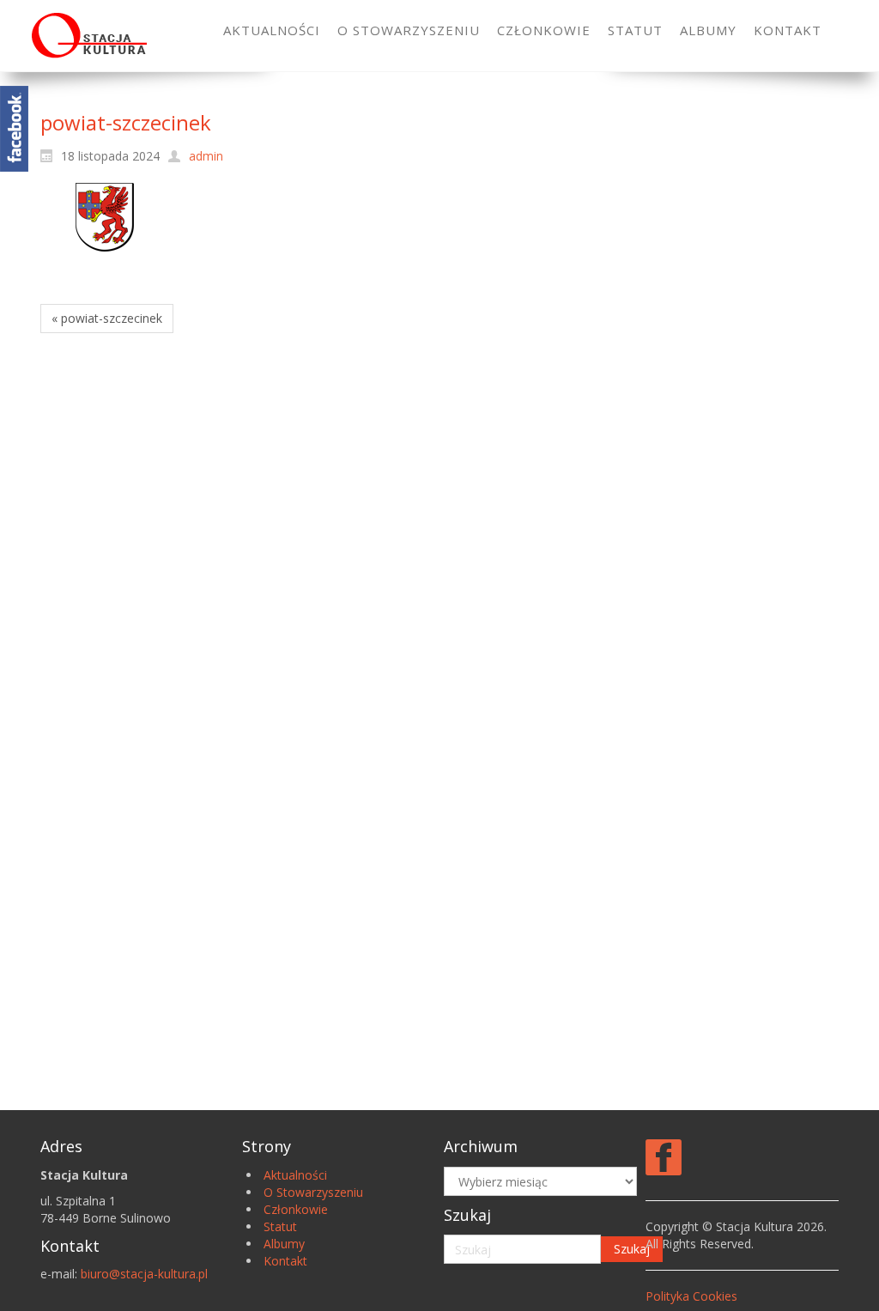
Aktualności (295, 1175)
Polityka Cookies (691, 1296)
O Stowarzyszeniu (313, 1192)
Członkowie (296, 1209)
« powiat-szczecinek (107, 318)
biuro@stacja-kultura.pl (144, 1273)
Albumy (284, 1243)
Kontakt (285, 1261)
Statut (280, 1226)
